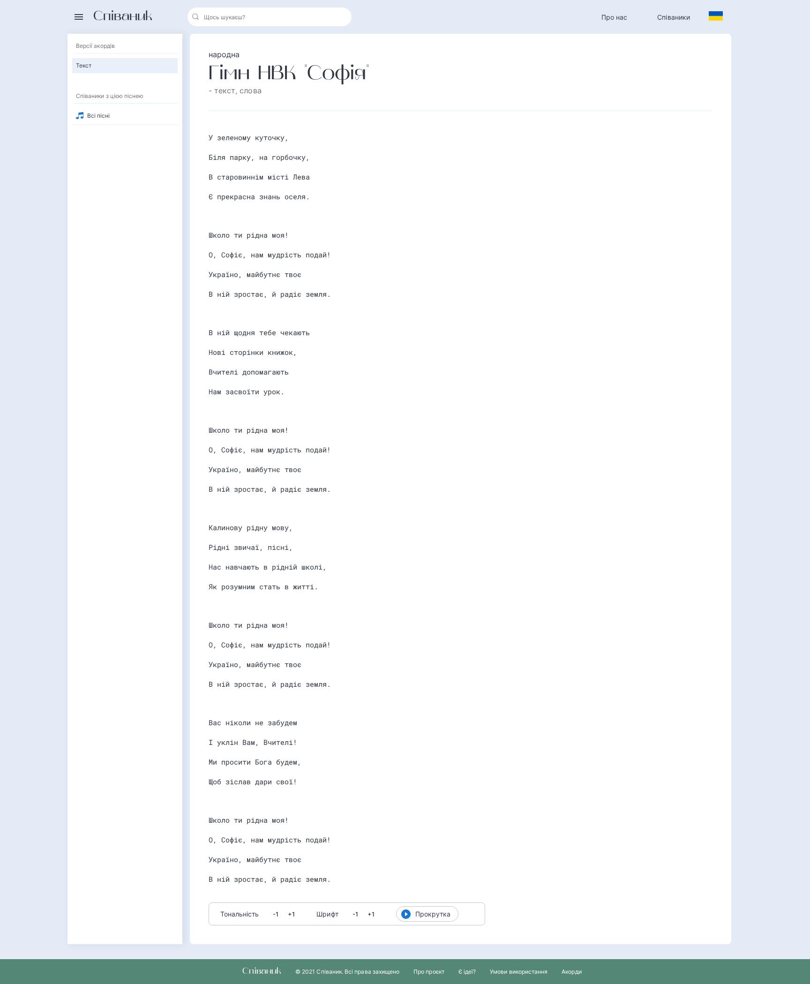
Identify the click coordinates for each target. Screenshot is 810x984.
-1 (275, 914)
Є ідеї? (467, 971)
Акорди (571, 971)
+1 (291, 914)
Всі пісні (98, 115)
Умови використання (519, 971)
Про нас (614, 17)
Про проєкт (428, 971)
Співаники (673, 17)
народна (224, 54)
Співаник (122, 16)
